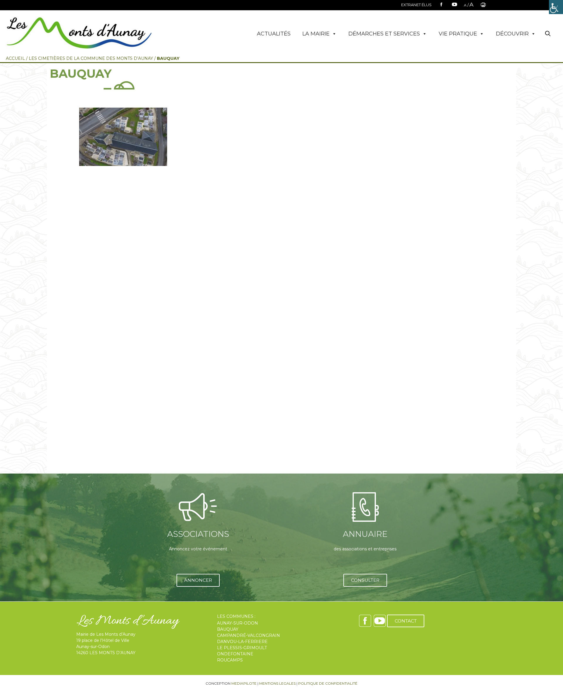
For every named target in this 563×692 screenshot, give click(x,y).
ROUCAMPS (230, 660)
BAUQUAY (227, 629)
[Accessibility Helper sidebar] (556, 7)
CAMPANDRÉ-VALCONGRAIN (248, 635)
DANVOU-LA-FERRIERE (242, 641)
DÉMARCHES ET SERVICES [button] (384, 33)
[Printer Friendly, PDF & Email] (483, 6)
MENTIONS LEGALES (277, 683)
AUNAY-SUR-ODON (237, 623)
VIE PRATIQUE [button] (458, 33)
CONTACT (406, 621)
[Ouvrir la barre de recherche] (548, 33)
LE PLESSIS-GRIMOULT (242, 647)
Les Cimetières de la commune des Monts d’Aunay (91, 58)
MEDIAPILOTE (244, 683)
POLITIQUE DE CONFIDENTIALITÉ (327, 683)
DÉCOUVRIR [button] (512, 33)
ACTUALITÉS (274, 33)
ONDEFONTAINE (235, 654)
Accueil (15, 58)
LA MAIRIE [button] (316, 33)
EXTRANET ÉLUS (416, 4)
